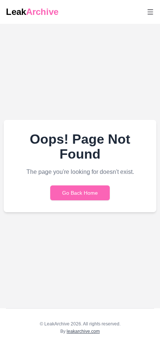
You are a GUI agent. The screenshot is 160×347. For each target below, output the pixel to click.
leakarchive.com (83, 331)
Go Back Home (80, 193)
